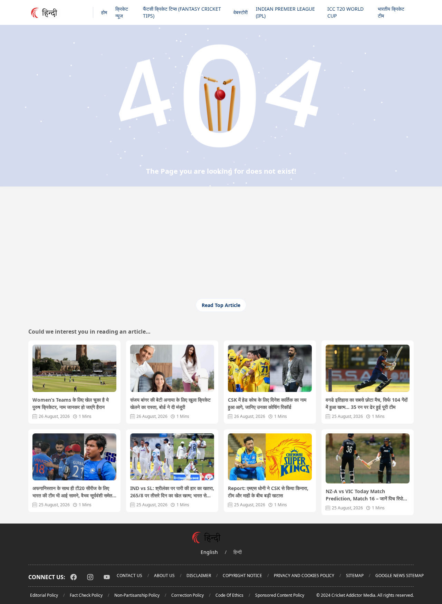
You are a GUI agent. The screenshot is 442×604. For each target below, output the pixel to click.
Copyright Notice (242, 575)
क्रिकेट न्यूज (121, 12)
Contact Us (129, 575)
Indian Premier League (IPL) (285, 12)
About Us (164, 575)
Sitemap (355, 575)
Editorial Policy (44, 595)
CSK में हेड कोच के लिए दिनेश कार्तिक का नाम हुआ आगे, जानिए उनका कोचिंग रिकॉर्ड (267, 403)
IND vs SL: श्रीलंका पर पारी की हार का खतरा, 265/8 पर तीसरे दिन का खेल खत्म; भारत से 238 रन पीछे (172, 492)
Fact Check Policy (86, 595)
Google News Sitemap (399, 575)
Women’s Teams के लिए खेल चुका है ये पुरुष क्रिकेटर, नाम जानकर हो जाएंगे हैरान (70, 403)
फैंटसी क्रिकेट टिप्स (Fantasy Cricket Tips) (182, 12)
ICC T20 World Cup (345, 12)
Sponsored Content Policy (279, 595)
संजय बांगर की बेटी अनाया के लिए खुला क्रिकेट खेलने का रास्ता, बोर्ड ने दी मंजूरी (170, 403)
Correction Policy (187, 595)
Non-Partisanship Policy (137, 595)
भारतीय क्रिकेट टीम (391, 12)
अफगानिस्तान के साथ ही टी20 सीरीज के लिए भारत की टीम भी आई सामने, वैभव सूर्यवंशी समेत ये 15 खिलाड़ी (74, 492)
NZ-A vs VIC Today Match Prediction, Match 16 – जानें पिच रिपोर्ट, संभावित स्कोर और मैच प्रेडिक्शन (366, 495)
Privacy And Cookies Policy (304, 575)
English (209, 552)
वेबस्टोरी (240, 12)
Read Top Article (221, 305)
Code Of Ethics (229, 595)
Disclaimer (198, 575)
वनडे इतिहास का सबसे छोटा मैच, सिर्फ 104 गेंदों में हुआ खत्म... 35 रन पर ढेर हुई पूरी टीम (366, 403)
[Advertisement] (221, 246)
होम (104, 12)
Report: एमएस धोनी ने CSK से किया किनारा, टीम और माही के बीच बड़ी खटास (268, 492)
